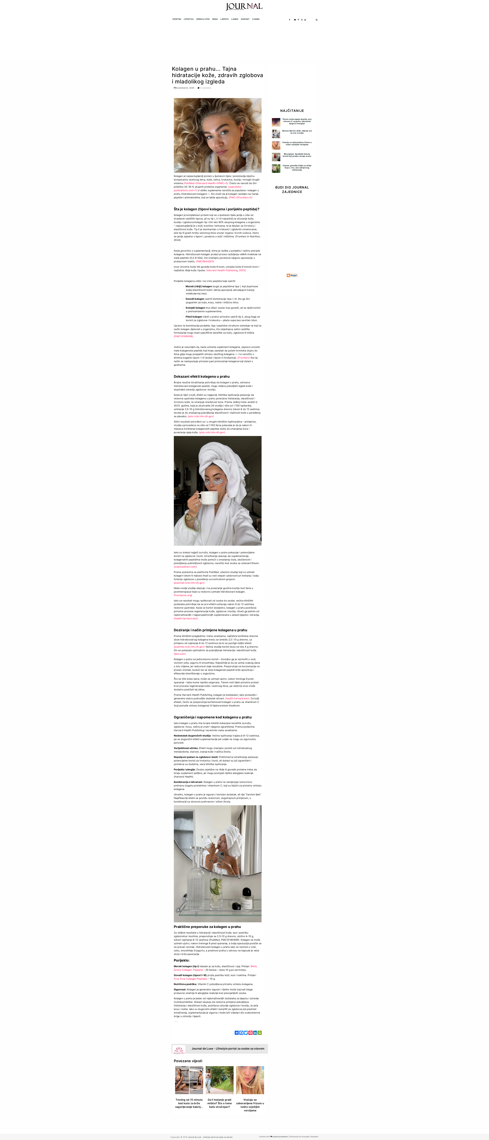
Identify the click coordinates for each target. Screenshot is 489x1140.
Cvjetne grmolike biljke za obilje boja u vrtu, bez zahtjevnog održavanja (297, 167)
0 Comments (205, 88)
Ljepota (224, 19)
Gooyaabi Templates (310, 1137)
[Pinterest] (249, 1033)
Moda (215, 19)
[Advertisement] (76, 41)
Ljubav (234, 19)
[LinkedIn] (254, 1033)
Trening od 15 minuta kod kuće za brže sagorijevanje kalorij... (189, 1103)
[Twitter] (245, 1033)
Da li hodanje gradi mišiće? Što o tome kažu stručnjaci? (219, 1103)
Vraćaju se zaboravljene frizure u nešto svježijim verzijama (297, 143)
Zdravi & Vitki (203, 19)
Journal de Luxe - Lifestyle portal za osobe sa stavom (210, 1137)
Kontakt (245, 19)
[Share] (236, 1033)
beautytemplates (281, 1137)
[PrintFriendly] (258, 1033)
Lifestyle (189, 19)
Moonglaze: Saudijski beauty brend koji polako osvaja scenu (297, 155)
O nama (256, 19)
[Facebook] (240, 1033)
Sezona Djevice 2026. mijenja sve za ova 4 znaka (297, 131)
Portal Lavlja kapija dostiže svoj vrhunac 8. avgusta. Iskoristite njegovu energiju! (297, 121)
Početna (177, 19)
